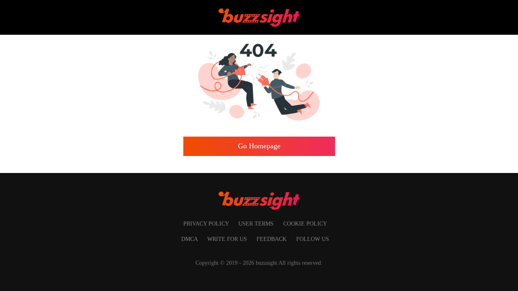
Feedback (272, 239)
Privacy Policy (206, 223)
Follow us (312, 239)
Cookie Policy (305, 223)
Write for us (227, 239)
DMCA (190, 239)
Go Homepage (259, 146)
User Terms (256, 223)
